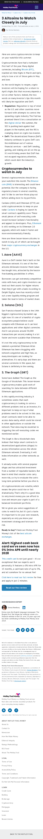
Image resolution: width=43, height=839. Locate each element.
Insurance (5, 811)
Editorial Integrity (8, 740)
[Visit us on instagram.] (17, 712)
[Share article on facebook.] (18, 631)
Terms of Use (7, 762)
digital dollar (14, 122)
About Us (5, 724)
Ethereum (36, 223)
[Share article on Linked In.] (28, 631)
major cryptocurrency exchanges (22, 245)
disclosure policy (20, 681)
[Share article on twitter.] (23, 631)
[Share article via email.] (32, 631)
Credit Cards (6, 791)
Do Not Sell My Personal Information (15, 782)
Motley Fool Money (6, 12)
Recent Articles (7, 819)
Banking (5, 795)
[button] (36, 7)
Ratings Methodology (10, 744)
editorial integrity (20, 41)
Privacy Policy (7, 766)
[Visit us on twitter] (11, 712)
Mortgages (6, 807)
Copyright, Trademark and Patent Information (19, 778)
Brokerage (6, 799)
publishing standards (26, 656)
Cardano (11, 209)
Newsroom (6, 732)
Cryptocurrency (17, 12)
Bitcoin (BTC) (28, 69)
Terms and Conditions (10, 774)
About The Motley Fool (10, 753)
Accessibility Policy (9, 770)
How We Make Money (10, 736)
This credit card (9, 558)
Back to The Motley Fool (21, 834)
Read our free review (16, 587)
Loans (4, 815)
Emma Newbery (32, 670)
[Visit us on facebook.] (5, 712)
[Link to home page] (10, 7)
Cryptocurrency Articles (29, 12)
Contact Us (6, 728)
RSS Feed (5, 749)
